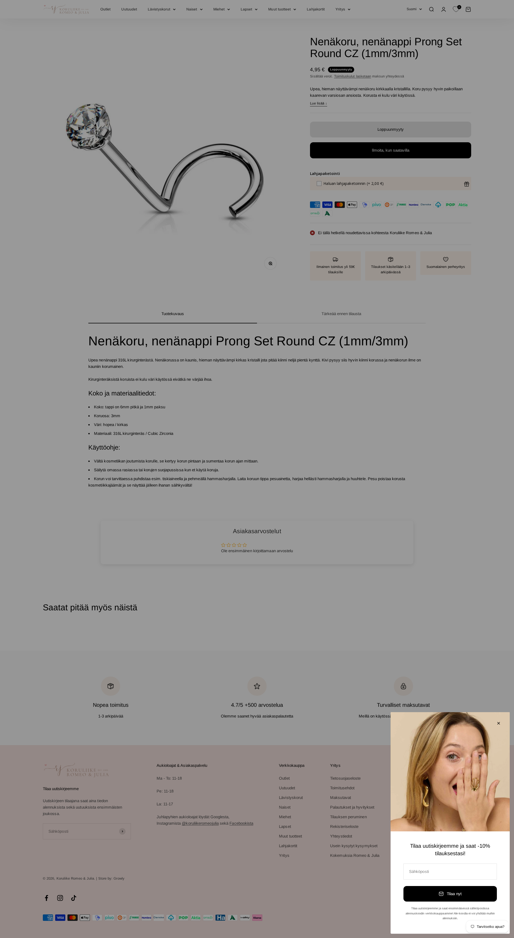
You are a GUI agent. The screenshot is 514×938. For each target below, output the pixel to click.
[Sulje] (498, 723)
